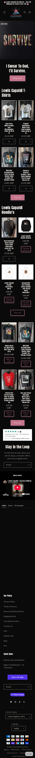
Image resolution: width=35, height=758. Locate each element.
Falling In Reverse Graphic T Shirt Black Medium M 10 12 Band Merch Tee (26, 175)
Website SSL (9, 636)
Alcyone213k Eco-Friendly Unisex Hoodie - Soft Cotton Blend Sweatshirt (26, 287)
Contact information (18, 756)
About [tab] (10, 505)
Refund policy (15, 749)
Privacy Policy (9, 602)
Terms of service (12, 753)
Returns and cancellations (14, 660)
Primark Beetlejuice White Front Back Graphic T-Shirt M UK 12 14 (26, 128)
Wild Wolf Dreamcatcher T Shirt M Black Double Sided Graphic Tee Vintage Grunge (9, 175)
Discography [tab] (19, 505)
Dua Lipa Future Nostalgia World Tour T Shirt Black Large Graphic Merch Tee (26, 397)
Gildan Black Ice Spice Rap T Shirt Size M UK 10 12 (9, 348)
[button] (4, 12)
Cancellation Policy (11, 621)
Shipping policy (25, 753)
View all (17, 197)
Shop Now (17, 78)
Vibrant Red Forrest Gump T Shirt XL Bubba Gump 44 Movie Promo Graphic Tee (9, 397)
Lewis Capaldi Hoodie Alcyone (26, 237)
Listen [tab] (4, 505)
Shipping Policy (10, 616)
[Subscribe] (28, 465)
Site (5, 646)
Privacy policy (26, 749)
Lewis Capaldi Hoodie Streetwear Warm (9, 286)
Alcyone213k (16, 747)
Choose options (25, 249)
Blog (5, 641)
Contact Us (8, 626)
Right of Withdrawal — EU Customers (14, 666)
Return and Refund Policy (14, 611)
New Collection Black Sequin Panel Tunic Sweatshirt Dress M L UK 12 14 (9, 245)
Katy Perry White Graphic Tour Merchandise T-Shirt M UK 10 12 (9, 128)
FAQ (5, 631)
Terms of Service (10, 606)
